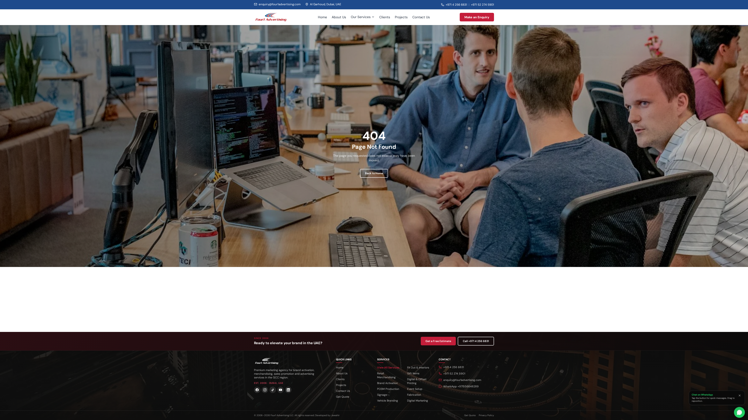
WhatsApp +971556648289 (461, 386)
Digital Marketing (417, 400)
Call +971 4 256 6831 (476, 341)
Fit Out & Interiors (418, 367)
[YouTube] (280, 390)
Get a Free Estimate (438, 341)
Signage (382, 394)
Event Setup (414, 389)
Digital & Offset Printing (416, 381)
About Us (339, 17)
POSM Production (388, 389)
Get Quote (342, 396)
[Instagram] (265, 390)
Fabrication (414, 394)
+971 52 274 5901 (482, 5)
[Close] (739, 395)
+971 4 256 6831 (456, 5)
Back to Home (374, 173)
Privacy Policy (486, 415)
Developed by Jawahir (327, 415)
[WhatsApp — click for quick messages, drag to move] (739, 413)
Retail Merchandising (386, 375)
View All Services (388, 367)
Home (322, 17)
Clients (384, 17)
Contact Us (421, 17)
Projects (401, 17)
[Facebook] (257, 390)
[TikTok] (273, 390)
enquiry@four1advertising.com (462, 380)
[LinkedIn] (288, 390)
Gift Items (413, 373)
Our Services (361, 17)
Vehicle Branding (387, 400)
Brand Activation (387, 383)
